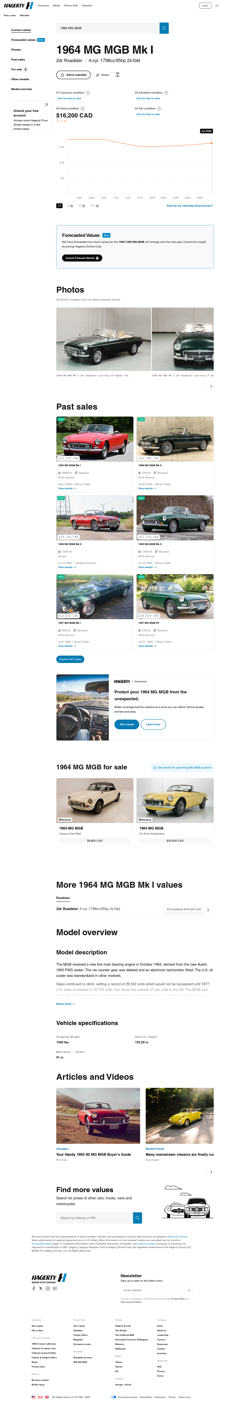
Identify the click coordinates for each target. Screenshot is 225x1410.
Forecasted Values (42, 1243)
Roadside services (82, 1357)
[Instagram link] (47, 1288)
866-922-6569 (80, 1362)
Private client (38, 1367)
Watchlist (24, 15)
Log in (205, 5)
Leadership (162, 1335)
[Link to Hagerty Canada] (40, 1397)
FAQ (159, 1367)
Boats (35, 1362)
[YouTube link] (54, 1288)
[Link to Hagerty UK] (47, 1397)
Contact (161, 1349)
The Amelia (121, 1330)
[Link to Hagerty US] (34, 1397)
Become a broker (40, 1380)
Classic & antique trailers (44, 1357)
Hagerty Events (123, 1326)
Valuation (78, 1330)
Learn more (153, 724)
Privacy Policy (178, 1299)
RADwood (120, 1349)
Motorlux (119, 1344)
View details (65, 488)
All (116, 1371)
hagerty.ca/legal (146, 1243)
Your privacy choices (127, 1397)
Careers (161, 1339)
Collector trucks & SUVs (44, 1353)
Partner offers (80, 1335)
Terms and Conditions (131, 1302)
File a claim (37, 1330)
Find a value (10, 15)
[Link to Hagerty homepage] (49, 1278)
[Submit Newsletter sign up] (188, 1290)
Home (160, 1326)
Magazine (78, 1339)
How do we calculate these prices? (190, 205)
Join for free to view (69, 98)
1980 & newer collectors (44, 1344)
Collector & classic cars (44, 1348)
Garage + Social (123, 1384)
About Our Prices (177, 1236)
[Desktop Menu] (217, 5)
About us (161, 1330)
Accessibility (146, 1397)
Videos (118, 1362)
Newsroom (162, 1344)
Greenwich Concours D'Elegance (131, 1339)
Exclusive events (82, 1344)
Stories (119, 1367)
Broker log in (38, 1384)
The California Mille (124, 1335)
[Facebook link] (33, 1288)
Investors (162, 1353)
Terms (160, 1376)
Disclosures (160, 1397)
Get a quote (127, 724)
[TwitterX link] (40, 1288)
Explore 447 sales (70, 659)
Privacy (161, 1371)
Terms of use (184, 1397)
